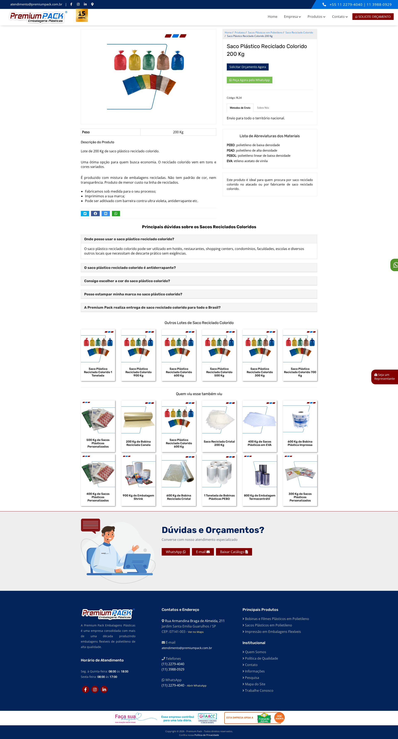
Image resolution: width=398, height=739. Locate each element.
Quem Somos (255, 652)
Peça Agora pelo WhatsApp (251, 80)
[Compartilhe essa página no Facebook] (95, 213)
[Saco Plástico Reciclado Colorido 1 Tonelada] (98, 346)
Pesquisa (251, 677)
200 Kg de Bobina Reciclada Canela (138, 443)
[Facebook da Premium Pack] (71, 4)
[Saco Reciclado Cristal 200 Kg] (219, 417)
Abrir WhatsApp (196, 685)
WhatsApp (174, 552)
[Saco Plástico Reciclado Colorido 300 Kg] (260, 346)
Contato (339, 16)
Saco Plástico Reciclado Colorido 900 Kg (138, 372)
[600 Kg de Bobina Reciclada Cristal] (179, 471)
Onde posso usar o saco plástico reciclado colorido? (129, 239)
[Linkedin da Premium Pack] (85, 4)
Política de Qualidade (261, 658)
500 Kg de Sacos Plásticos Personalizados (97, 443)
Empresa (291, 16)
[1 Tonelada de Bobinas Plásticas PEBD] (219, 471)
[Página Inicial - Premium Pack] (38, 17)
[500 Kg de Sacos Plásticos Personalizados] (98, 417)
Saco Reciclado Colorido (299, 32)
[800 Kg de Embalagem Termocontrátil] (260, 471)
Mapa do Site (254, 684)
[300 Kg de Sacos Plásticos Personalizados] (300, 471)
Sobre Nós (263, 107)
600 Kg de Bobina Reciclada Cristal (178, 497)
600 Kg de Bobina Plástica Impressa (300, 443)
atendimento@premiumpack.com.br (36, 4)
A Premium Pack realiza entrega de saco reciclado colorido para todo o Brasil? (152, 307)
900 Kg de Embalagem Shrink (138, 497)
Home (272, 16)
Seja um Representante (384, 377)
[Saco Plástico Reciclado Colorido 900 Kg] (138, 346)
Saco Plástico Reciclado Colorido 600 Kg (179, 372)
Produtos (315, 16)
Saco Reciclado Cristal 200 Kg (219, 443)
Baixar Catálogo (232, 552)
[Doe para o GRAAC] (165, 718)
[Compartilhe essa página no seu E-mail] (106, 213)
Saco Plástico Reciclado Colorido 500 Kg (219, 372)
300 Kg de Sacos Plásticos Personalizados (300, 497)
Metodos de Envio (240, 107)
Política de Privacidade (206, 735)
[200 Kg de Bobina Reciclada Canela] (138, 417)
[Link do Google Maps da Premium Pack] (92, 4)
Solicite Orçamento (374, 17)
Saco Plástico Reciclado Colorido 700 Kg (300, 372)
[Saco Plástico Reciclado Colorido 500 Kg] (219, 346)
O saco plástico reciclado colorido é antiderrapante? (130, 268)
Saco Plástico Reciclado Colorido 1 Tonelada (98, 372)
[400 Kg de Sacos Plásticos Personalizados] (98, 471)
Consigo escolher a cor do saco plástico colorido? (127, 281)
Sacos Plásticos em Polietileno (268, 625)
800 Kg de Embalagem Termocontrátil (259, 497)
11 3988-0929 (379, 4)
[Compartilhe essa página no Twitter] (85, 213)
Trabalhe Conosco (258, 690)
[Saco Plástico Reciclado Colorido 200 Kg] (148, 70)
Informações (254, 671)
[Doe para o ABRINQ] (252, 718)
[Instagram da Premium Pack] (78, 4)
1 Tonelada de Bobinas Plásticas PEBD (219, 497)
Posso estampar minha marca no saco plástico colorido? (133, 294)
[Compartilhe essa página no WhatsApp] (116, 213)
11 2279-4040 (350, 4)
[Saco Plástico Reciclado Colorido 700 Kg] (300, 346)
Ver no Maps (196, 632)
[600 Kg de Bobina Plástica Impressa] (300, 417)
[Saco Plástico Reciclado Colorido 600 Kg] (179, 346)
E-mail (201, 552)
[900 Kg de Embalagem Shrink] (138, 471)
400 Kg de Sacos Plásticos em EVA (260, 443)
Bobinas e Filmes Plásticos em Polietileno (276, 618)
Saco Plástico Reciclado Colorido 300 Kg (260, 372)
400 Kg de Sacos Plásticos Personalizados (97, 497)
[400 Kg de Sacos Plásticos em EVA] (260, 417)
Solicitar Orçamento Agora (247, 67)
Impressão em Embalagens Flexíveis (272, 631)
